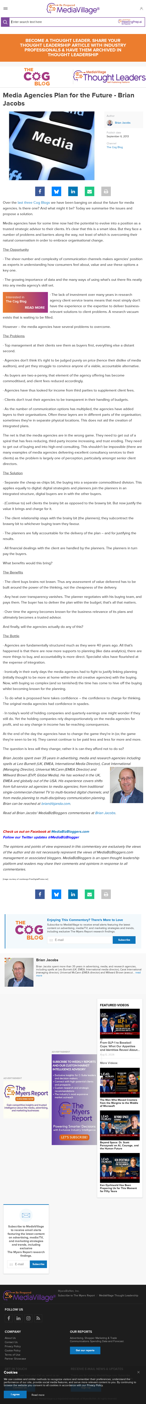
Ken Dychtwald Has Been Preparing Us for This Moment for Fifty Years (118, 1188)
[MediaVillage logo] (29, 1296)
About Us (10, 1338)
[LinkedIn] (73, 191)
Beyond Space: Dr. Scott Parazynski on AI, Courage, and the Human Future (119, 1145)
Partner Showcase (15, 1358)
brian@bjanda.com (55, 804)
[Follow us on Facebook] (9, 1318)
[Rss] (38, 1318)
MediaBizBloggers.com (70, 831)
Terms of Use (12, 1354)
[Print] (106, 191)
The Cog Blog (115, 147)
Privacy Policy (13, 1346)
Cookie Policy (13, 1350)
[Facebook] (40, 191)
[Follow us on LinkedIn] (18, 1318)
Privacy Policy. (95, 1385)
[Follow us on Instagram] (28, 1318)
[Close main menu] (138, 1372)
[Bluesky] (56, 191)
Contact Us (11, 1342)
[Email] (89, 191)
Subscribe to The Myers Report (76, 1295)
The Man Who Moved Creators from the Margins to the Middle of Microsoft (119, 1103)
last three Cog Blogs (34, 202)
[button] (141, 8)
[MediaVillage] (73, 8)
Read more (38, 1395)
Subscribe (124, 940)
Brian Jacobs (105, 813)
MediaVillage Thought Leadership (118, 1295)
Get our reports (85, 1350)
